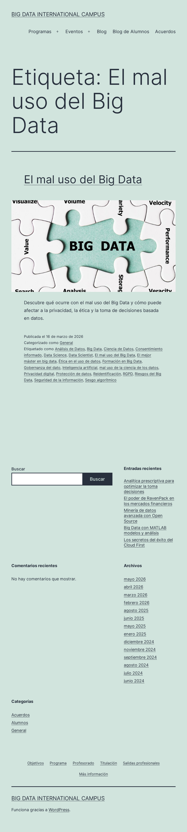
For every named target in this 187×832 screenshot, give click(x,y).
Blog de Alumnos (131, 31)
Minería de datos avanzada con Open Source (143, 515)
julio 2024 (133, 673)
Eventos (74, 31)
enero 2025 (135, 634)
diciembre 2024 (139, 641)
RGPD (128, 373)
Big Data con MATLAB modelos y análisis (145, 530)
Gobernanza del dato (42, 367)
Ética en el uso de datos (79, 361)
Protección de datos (73, 373)
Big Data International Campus (58, 14)
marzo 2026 (135, 594)
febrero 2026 (136, 602)
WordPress (59, 809)
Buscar (18, 469)
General (66, 342)
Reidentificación (107, 373)
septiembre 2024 (140, 657)
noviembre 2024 (140, 649)
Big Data (94, 349)
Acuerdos (165, 31)
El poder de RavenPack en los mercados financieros (149, 501)
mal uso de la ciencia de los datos (128, 367)
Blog (101, 31)
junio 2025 (134, 618)
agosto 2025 (136, 610)
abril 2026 (133, 586)
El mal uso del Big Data (83, 179)
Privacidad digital (39, 373)
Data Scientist (81, 355)
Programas (40, 31)
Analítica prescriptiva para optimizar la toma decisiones (149, 486)
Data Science (55, 355)
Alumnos (19, 722)
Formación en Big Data (122, 361)
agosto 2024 (136, 665)
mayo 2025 (135, 626)
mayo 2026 (135, 579)
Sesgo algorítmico (101, 380)
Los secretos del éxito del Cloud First (148, 542)
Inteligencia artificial (79, 367)
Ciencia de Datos (118, 349)
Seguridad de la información (58, 380)
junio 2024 (134, 680)
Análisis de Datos (70, 349)
